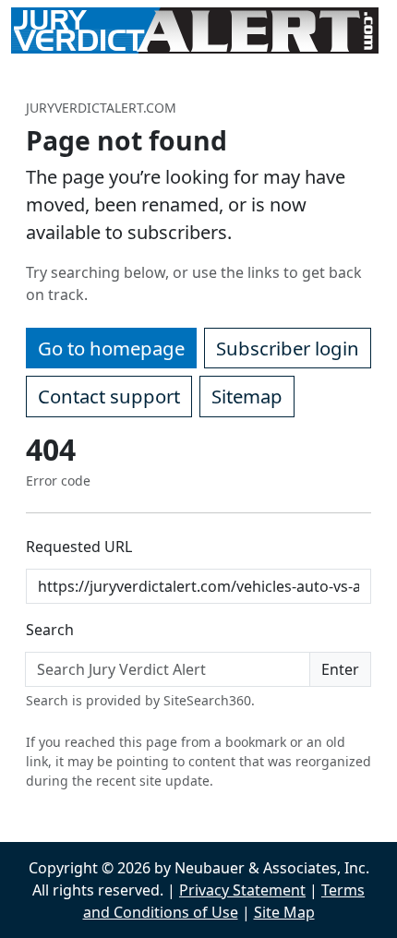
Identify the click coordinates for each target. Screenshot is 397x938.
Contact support (109, 396)
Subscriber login (287, 348)
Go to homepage (111, 348)
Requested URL (79, 546)
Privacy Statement (242, 890)
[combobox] (167, 669)
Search (50, 629)
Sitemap (247, 396)
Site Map (284, 912)
